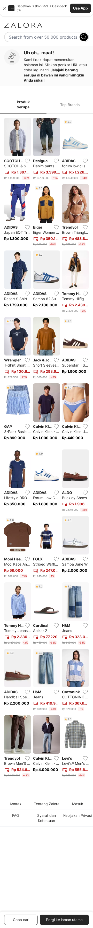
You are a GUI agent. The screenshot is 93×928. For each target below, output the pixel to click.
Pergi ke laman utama (64, 919)
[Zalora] (46, 25)
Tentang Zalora (46, 804)
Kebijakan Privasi (77, 815)
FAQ (15, 815)
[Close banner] (4, 8)
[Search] (84, 37)
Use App (80, 8)
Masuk (77, 804)
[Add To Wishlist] (27, 160)
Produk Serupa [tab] (23, 104)
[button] (46, 8)
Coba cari (21, 919)
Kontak (15, 804)
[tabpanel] (46, 449)
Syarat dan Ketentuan (46, 818)
